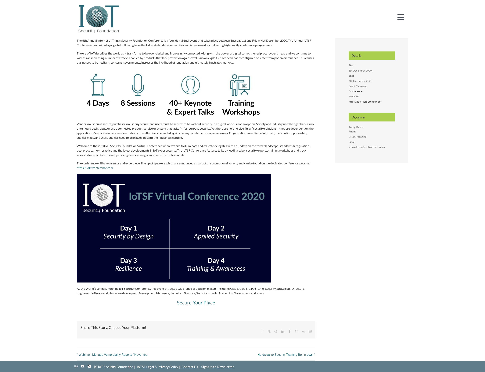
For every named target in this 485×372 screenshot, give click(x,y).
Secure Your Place (196, 303)
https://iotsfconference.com (95, 168)
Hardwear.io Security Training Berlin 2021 (285, 354)
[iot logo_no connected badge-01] (99, 5)
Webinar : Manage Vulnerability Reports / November (113, 354)
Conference (355, 91)
